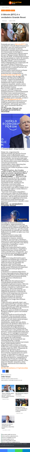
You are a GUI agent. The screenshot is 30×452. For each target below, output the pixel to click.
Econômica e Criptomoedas (17, 368)
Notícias (13, 10)
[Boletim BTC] (15, 3)
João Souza (4, 20)
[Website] (28, 381)
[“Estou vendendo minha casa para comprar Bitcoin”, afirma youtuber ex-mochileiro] (8, 388)
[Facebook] (29, 446)
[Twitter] (11, 450)
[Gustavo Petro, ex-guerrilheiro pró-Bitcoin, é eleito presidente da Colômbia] (22, 402)
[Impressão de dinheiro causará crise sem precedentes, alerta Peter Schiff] (8, 419)
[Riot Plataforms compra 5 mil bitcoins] (22, 388)
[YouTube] (28, 446)
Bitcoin (7, 7)
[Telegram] (26, 450)
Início (3, 7)
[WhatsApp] (18, 450)
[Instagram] (27, 446)
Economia (8, 10)
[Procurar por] (28, 3)
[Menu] (2, 3)
